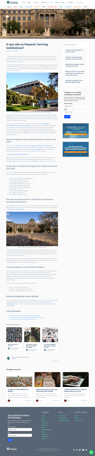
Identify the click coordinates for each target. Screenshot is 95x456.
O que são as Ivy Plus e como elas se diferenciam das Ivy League (26, 317)
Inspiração (44, 425)
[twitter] (80, 449)
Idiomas (44, 418)
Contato (70, 2)
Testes (43, 427)
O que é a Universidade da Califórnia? (17, 154)
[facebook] (73, 449)
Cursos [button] (36, 2)
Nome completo (68, 103)
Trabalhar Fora (45, 436)
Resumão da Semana (47, 429)
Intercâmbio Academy (64, 420)
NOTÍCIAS (85, 6)
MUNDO (61, 6)
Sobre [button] (63, 2)
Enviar (10, 440)
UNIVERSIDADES (28, 6)
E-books (76, 415)
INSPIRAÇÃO (37, 6)
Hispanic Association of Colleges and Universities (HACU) (33, 145)
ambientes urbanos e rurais (16, 209)
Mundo (43, 432)
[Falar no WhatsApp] (91, 452)
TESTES (43, 6)
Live (51, 2)
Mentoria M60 (62, 415)
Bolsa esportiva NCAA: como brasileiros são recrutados (24, 315)
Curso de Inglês (62, 418)
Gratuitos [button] (44, 2)
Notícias (44, 439)
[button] (31, 2)
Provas (43, 420)
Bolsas (43, 415)
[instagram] (76, 449)
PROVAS (21, 6)
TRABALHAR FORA (77, 6)
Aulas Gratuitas (78, 420)
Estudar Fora (45, 434)
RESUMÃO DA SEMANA (52, 6)
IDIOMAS (15, 6)
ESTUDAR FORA (68, 6)
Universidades (45, 422)
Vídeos (57, 2)
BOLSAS (9, 6)
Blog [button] (29, 2)
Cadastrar (67, 116)
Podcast (76, 418)
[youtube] (83, 449)
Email (65, 109)
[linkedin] (86, 449)
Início (23, 2)
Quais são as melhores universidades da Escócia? (22, 319)
